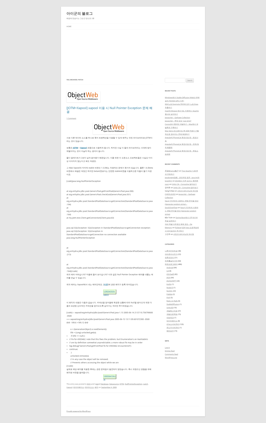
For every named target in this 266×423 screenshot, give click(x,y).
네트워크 (170, 317)
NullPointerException (133, 384)
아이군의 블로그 (79, 13)
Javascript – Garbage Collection (177, 117)
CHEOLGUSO (170, 194)
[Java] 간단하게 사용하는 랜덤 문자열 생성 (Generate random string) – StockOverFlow (181, 204)
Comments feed (171, 354)
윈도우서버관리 (173, 327)
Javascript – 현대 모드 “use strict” (178, 121)
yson (167, 184)
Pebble (169, 294)
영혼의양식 (169, 257)
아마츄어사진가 (171, 254)
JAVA (89, 384)
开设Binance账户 (172, 171)
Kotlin (169, 284)
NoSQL (169, 291)
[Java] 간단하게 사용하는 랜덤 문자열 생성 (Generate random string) (181, 210)
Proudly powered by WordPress (78, 411)
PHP (168, 297)
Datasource (114, 384)
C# (168, 271)
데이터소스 (89, 387)
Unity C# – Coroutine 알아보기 (184, 184)
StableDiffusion (173, 304)
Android (170, 267)
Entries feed (170, 351)
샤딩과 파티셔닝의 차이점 (187, 191)
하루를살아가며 (171, 261)
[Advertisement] (133, 50)
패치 (96, 387)
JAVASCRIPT (171, 281)
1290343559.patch (109, 292)
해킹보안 (170, 331)
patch (145, 384)
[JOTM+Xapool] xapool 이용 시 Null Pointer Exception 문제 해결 (109, 109)
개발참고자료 (172, 311)
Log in (167, 347)
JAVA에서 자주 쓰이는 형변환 (186, 181)
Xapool (69, 387)
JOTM (122, 384)
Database (104, 384)
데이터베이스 (78, 387)
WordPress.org (171, 357)
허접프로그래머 (171, 264)
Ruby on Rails (172, 301)
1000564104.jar (109, 377)
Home (68, 26)
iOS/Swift (170, 274)
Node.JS (170, 287)
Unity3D (170, 307)
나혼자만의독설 (171, 251)
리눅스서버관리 (173, 324)
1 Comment (71, 118)
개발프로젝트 (172, 314)
